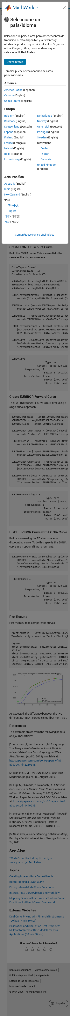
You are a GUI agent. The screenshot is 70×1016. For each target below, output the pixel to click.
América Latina (13, 90)
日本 (7, 216)
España (8, 132)
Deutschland (11, 126)
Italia (7, 153)
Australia (9, 183)
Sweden (42, 137)
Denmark (9, 121)
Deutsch (45, 148)
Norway (42, 121)
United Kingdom (46, 164)
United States (12, 100)
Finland (8, 137)
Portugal (42, 132)
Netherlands (44, 115)
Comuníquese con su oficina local (35, 234)
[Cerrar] (64, 8)
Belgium (9, 115)
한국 (7, 221)
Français (45, 159)
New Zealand (12, 194)
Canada (9, 95)
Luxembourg (12, 159)
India (7, 189)
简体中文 (13, 205)
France (8, 142)
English (44, 153)
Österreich (43, 126)
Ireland (8, 148)
